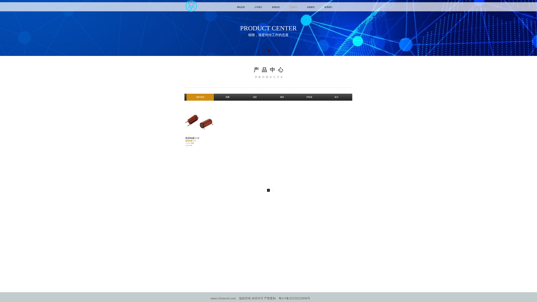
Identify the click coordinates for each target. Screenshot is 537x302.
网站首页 (241, 7)
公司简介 (258, 7)
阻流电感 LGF (192, 138)
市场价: (188, 143)
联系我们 (328, 7)
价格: (187, 146)
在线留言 (311, 7)
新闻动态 (276, 7)
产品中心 (293, 7)
